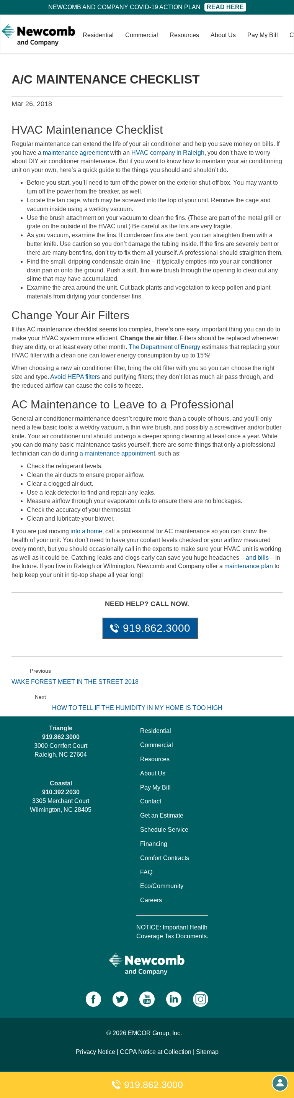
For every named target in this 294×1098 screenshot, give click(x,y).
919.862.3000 (152, 1084)
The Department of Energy (164, 347)
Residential (98, 35)
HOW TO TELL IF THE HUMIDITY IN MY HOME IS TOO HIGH (137, 708)
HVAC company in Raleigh (167, 152)
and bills (257, 557)
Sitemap (207, 1052)
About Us (223, 35)
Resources (184, 35)
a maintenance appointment (117, 453)
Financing (153, 844)
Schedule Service (164, 829)
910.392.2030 (61, 792)
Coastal (61, 783)
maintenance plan (248, 566)
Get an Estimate (161, 815)
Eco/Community (161, 886)
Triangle (60, 728)
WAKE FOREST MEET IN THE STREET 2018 (75, 681)
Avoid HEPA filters (75, 377)
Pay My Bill (262, 35)
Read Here (225, 7)
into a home (86, 531)
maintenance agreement (76, 152)
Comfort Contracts (164, 858)
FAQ (146, 872)
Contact (150, 801)
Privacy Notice (95, 1052)
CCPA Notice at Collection (155, 1052)
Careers (151, 900)
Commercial (141, 35)
